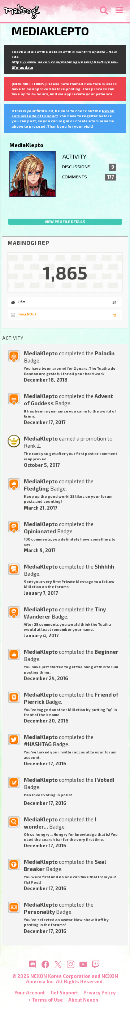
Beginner (106, 651)
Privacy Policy (99, 992)
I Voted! (104, 779)
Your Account (29, 992)
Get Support (64, 992)
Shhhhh (104, 566)
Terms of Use (47, 1000)
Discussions (88, 167)
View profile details (65, 221)
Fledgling (36, 488)
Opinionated (40, 531)
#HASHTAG (38, 744)
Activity (74, 156)
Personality (39, 911)
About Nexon (83, 1000)
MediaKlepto (41, 353)
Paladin (104, 353)
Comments (88, 177)
